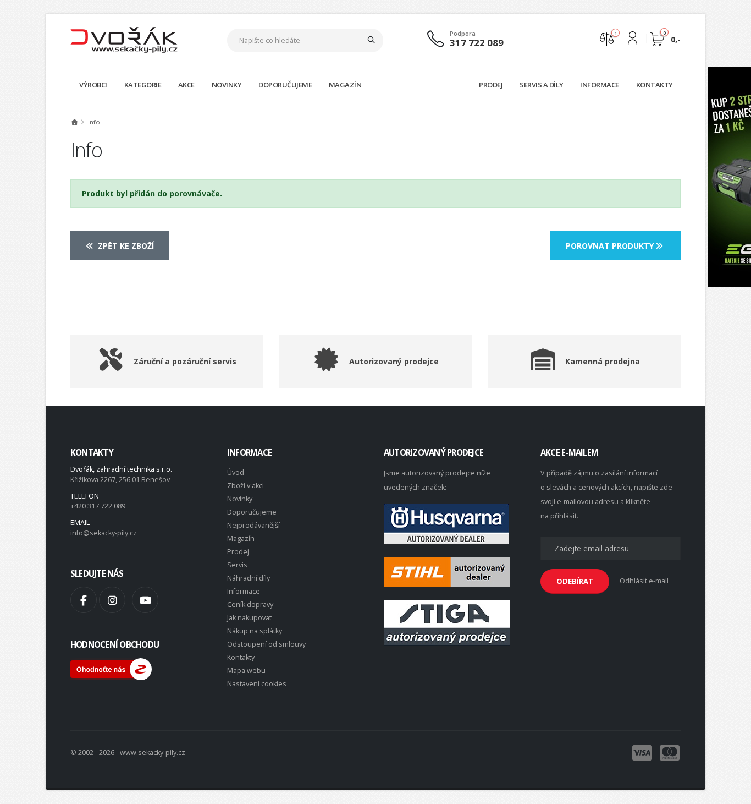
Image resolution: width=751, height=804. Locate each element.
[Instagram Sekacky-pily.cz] (112, 600)
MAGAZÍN (345, 85)
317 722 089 (477, 42)
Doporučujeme (252, 512)
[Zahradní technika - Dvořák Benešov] (124, 39)
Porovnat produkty (611, 245)
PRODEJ (490, 85)
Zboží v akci (245, 485)
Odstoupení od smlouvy (266, 644)
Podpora (463, 33)
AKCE (186, 85)
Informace (243, 591)
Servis (237, 565)
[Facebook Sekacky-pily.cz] (83, 600)
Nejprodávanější (253, 525)
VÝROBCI (93, 85)
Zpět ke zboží (125, 245)
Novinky (239, 499)
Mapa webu (246, 670)
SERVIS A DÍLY (542, 85)
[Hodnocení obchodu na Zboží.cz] (111, 668)
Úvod (235, 472)
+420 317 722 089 (97, 506)
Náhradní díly (248, 578)
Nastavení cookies (256, 683)
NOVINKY (227, 85)
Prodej (238, 551)
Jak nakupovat (249, 617)
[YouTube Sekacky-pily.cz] (145, 600)
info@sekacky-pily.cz (103, 533)
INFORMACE (599, 85)
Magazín (241, 538)
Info (94, 122)
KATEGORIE (143, 85)
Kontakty (241, 657)
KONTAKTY (654, 85)
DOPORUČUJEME (285, 85)
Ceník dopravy (250, 604)
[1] (607, 38)
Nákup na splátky (254, 631)
